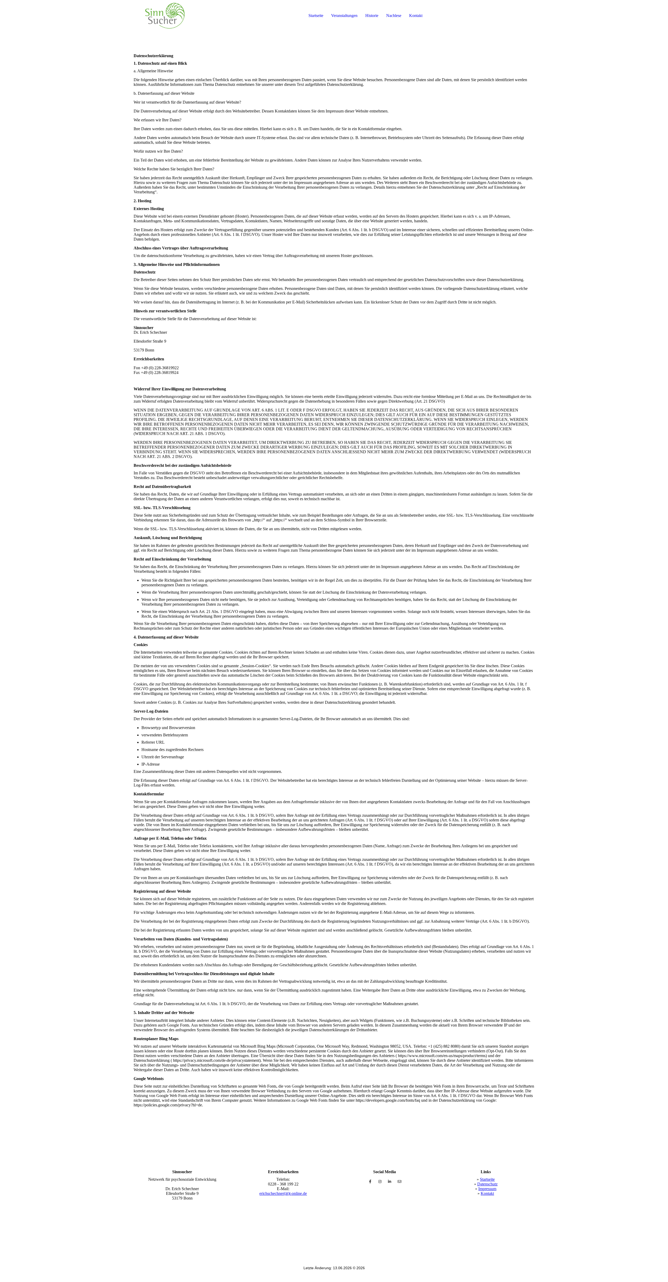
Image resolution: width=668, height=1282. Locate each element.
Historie (371, 15)
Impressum (487, 1188)
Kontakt (415, 15)
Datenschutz (487, 1184)
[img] (165, 15)
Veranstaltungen (344, 15)
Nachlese (393, 15)
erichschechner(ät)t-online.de (283, 1193)
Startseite (315, 15)
